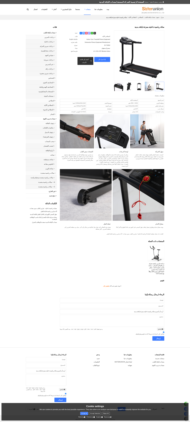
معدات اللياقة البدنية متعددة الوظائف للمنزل (44, 222)
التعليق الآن (106, 286)
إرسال (158, 338)
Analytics (98, 417)
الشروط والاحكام (140, 334)
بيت (108, 9)
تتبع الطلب (96, 365)
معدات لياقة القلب (150, 17)
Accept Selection (95, 413)
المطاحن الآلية (132, 17)
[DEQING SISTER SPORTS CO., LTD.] (152, 8)
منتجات (88, 9)
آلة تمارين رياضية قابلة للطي (49, 211)
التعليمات (44, 9)
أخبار (54, 9)
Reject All (106, 413)
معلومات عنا (99, 9)
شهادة (130, 365)
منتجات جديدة (159, 358)
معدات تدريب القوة (158, 365)
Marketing (81, 417)
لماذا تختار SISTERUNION (123, 362)
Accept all (84, 413)
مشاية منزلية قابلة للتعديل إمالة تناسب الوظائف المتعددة (43, 218)
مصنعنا (77, 9)
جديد (98, 358)
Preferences (90, 417)
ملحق (159, 329)
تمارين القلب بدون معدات (37, 208)
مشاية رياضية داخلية (51, 208)
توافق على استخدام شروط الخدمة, (150, 334)
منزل (162, 17)
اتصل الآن (101, 59)
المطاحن (140, 17)
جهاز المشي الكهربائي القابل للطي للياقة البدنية (43, 214)
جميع (158, 17)
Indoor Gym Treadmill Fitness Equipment (98, 39)
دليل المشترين (67, 9)
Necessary (107, 417)
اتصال (35, 9)
